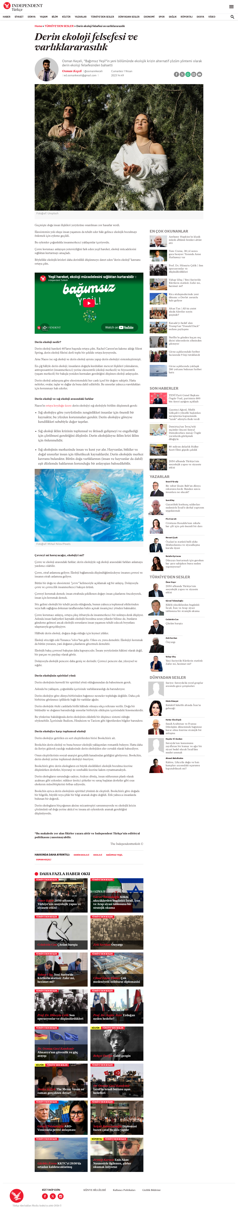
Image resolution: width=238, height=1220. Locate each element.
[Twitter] (53, 1196)
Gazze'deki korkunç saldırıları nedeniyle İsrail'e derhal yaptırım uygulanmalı (185, 507)
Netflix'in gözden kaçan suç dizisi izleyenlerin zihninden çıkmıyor (185, 340)
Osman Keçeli (72, 71)
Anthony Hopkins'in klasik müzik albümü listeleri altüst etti (185, 240)
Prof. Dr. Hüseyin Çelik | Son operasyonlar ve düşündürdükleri (186, 268)
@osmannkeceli (93, 71)
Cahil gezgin (112, 1056)
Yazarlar (81, 17)
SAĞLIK (172, 17)
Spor (162, 17)
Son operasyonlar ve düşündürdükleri (60, 1017)
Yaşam (44, 17)
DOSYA (200, 17)
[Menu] (231, 7)
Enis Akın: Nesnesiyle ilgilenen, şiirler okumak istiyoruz (112, 1164)
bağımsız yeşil (114, 855)
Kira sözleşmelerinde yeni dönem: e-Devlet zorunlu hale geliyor (184, 297)
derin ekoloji (81, 855)
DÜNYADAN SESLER (129, 17)
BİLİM (55, 17)
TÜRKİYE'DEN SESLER (102, 17)
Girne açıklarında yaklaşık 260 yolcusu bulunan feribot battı (185, 369)
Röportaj (187, 17)
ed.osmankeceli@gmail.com (80, 75)
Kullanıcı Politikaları (124, 1190)
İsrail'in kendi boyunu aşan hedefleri (111, 1089)
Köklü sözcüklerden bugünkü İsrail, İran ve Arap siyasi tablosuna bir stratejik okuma (116, 902)
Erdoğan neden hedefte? (114, 1017)
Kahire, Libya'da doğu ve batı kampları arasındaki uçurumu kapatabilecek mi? (183, 765)
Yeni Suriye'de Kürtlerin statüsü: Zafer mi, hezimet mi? (56, 978)
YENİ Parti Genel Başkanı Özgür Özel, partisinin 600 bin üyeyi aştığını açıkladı (185, 398)
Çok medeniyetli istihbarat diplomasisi (116, 980)
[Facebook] (45, 1196)
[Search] (232, 17)
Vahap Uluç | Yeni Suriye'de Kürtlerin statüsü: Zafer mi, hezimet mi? (185, 283)
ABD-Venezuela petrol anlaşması (56, 1128)
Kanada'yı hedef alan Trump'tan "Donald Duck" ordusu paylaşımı (184, 326)
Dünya (32, 17)
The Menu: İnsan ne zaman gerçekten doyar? (60, 1091)
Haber (6, 17)
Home (38, 26)
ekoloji (97, 855)
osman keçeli (43, 860)
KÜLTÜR (66, 17)
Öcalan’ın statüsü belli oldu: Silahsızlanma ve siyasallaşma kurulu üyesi (183, 545)
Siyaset (19, 17)
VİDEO (211, 17)
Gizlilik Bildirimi (151, 1190)
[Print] (199, 74)
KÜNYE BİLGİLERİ (94, 1190)
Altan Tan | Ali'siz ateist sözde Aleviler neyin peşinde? (182, 311)
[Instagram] (61, 1196)
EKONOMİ (149, 17)
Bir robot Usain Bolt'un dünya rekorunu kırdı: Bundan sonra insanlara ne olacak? (183, 489)
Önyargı (108, 944)
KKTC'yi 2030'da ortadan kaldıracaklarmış (59, 1165)
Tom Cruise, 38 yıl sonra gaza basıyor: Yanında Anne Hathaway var (185, 254)
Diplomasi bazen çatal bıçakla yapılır (115, 1128)
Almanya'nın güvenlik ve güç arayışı (57, 1052)
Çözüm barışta (57, 944)
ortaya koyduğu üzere (59, 405)
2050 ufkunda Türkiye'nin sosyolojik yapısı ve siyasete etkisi (59, 904)
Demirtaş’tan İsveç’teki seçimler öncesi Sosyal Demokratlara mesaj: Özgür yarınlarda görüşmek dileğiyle (185, 433)
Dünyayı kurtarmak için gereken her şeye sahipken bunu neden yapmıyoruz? (185, 563)
